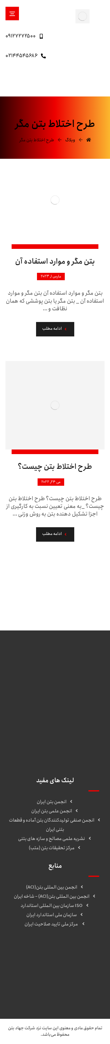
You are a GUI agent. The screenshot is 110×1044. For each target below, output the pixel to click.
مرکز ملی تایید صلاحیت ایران (51, 924)
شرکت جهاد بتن (21, 1028)
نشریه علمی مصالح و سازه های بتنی (51, 838)
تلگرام (51, 991)
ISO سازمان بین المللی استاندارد (51, 905)
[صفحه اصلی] (88, 140)
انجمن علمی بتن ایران (51, 811)
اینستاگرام (51, 972)
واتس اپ (51, 982)
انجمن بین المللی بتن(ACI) (51, 887)
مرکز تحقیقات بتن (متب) (52, 848)
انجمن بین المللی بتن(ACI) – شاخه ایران (52, 896)
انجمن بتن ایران (52, 802)
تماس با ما (51, 963)
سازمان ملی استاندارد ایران (51, 915)
